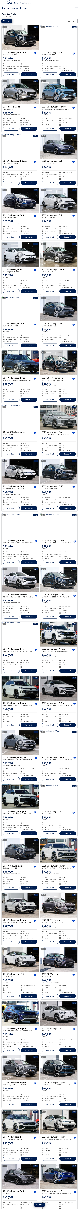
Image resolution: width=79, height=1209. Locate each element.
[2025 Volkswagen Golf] (20, 1176)
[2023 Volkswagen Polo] (59, 37)
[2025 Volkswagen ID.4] (59, 796)
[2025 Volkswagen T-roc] (20, 362)
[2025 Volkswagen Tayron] (59, 417)
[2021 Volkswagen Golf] (59, 146)
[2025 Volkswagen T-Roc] (20, 525)
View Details (11, 74)
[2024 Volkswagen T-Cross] (20, 146)
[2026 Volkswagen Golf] (20, 308)
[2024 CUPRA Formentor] (20, 417)
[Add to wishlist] (34, 53)
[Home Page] (7, 3)
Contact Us (29, 74)
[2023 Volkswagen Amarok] (59, 634)
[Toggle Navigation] (76, 8)
